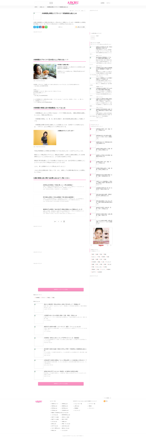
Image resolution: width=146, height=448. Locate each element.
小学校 (105, 266)
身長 (93, 259)
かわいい (94, 256)
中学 (97, 264)
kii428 (45, 355)
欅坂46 (93, 269)
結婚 (97, 254)
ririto (97, 55)
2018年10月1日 (48, 102)
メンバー (103, 269)
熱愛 (93, 264)
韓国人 (49, 297)
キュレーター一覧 (78, 403)
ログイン (108, 2)
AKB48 (103, 256)
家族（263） (72, 10)
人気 (103, 261)
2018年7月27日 (45, 85)
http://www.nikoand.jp (40, 80)
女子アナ (94, 272)
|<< (55, 221)
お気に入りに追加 (81, 27)
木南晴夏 (38, 297)
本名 (98, 269)
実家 (105, 264)
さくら (45, 320)
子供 (99, 256)
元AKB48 (100, 272)
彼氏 (93, 254)
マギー (97, 76)
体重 (97, 259)
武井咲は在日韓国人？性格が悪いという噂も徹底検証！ (58, 185)
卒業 (93, 266)
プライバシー (91, 408)
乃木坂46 (94, 261)
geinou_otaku (46, 364)
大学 (101, 259)
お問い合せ (77, 406)
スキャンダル (99, 266)
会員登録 (102, 2)
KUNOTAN (46, 342)
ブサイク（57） (78, 10)
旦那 (108, 256)
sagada (97, 86)
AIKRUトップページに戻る (61, 289)
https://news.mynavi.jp (40, 146)
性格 (105, 259)
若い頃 (109, 264)
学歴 (101, 264)
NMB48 (108, 269)
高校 (105, 254)
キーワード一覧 (92, 403)
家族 (53, 297)
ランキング (108, 261)
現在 (101, 254)
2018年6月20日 (44, 95)
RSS (107, 401)
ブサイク (43, 297)
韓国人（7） (83, 10)
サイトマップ (77, 410)
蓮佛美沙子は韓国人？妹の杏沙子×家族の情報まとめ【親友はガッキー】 (63, 209)
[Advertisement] (47, 43)
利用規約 (76, 408)
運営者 (90, 406)
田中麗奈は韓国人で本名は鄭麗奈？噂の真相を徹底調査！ (59, 197)
